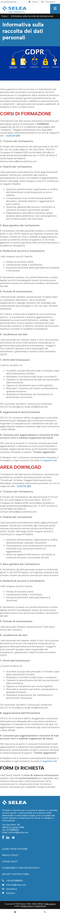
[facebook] (4, 838)
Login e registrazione (15, 849)
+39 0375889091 (14, 881)
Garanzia (10, 893)
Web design (50, 904)
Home (35, 2)
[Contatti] (15, 912)
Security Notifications (15, 874)
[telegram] (13, 838)
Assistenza (50, 2)
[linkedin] (8, 838)
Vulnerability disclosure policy (21, 867)
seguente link (49, 460)
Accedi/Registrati (8, 1)
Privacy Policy (10, 855)
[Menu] (55, 9)
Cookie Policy (10, 861)
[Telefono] (45, 912)
